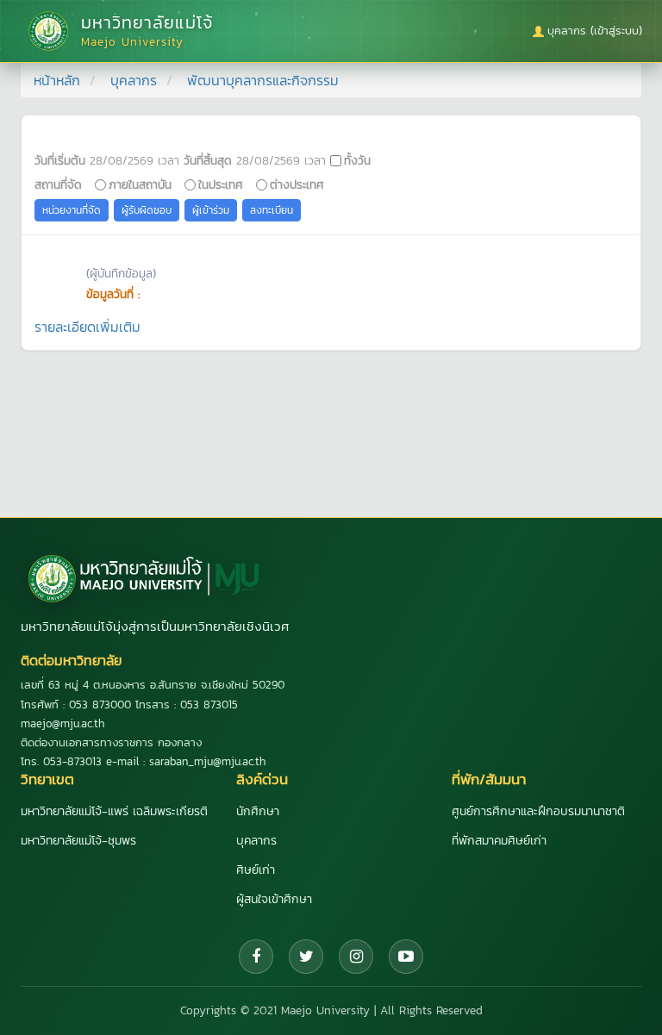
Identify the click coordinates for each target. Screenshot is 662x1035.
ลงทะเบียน (271, 210)
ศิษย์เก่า (255, 870)
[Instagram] (356, 956)
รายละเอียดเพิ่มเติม (87, 326)
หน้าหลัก (57, 80)
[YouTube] (406, 956)
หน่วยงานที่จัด (71, 210)
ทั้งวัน (357, 160)
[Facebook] (256, 956)
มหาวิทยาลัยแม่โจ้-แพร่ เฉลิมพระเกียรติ (114, 811)
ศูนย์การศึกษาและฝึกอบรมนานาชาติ (538, 811)
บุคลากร (133, 80)
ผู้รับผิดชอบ (147, 210)
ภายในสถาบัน (140, 184)
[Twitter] (306, 956)
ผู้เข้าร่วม (210, 210)
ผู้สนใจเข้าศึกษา (274, 899)
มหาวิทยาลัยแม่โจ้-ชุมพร (78, 841)
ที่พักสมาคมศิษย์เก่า (499, 841)
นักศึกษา (257, 811)
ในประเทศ (220, 184)
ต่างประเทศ (297, 184)
